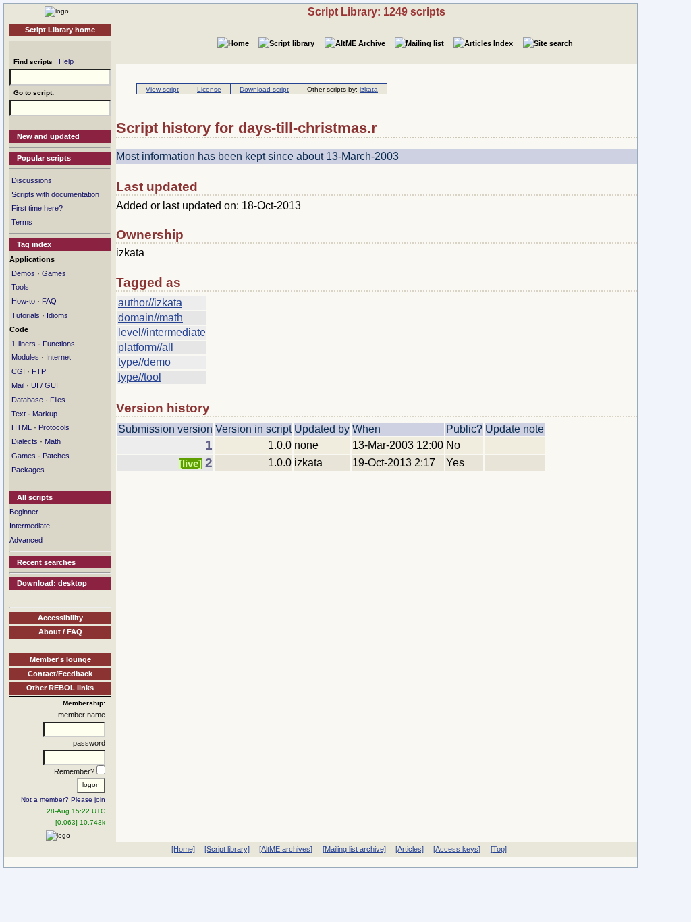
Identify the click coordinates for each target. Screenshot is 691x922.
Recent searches (46, 562)
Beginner (23, 512)
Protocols (54, 427)
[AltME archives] (285, 849)
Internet (58, 357)
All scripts (35, 497)
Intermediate (29, 526)
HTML (21, 427)
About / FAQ (60, 632)
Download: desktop (52, 583)
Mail (17, 385)
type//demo (144, 362)
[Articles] (409, 849)
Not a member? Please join (63, 799)
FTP (39, 371)
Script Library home (60, 30)
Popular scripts (44, 158)
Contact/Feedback (60, 674)
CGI (18, 371)
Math (53, 441)
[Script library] (227, 849)
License (209, 89)
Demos (23, 273)
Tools (20, 287)
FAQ (49, 301)
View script (162, 89)
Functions (59, 344)
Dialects (24, 441)
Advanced (26, 540)
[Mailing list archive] (354, 849)
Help (66, 61)
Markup (44, 414)
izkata (369, 89)
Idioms (57, 315)
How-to (23, 301)
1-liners (23, 344)
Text (18, 414)
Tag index (34, 244)
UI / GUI (44, 385)
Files (57, 400)
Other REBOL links (60, 688)
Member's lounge (60, 659)
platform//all (145, 347)
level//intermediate (162, 332)
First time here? (37, 208)
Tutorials (25, 315)
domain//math (150, 317)
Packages (28, 470)
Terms (21, 222)
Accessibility (60, 618)
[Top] (499, 849)
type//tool (139, 377)
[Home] (57, 11)
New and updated (48, 136)
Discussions (31, 180)
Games (54, 273)
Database (27, 400)
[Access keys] (456, 849)
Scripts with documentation (55, 194)
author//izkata (150, 302)
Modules (25, 357)
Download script (264, 89)
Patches (56, 456)
